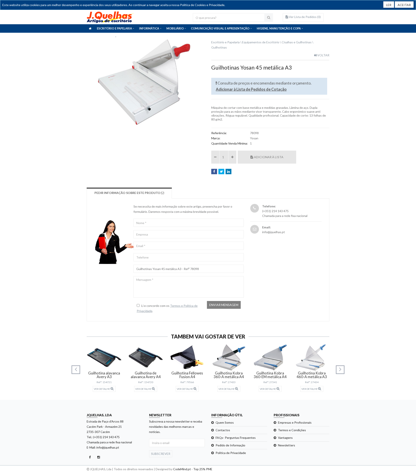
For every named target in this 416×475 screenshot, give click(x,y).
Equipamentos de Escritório (260, 42)
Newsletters (286, 445)
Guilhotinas (219, 47)
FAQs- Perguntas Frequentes (236, 437)
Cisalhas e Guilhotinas (297, 42)
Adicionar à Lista (268, 157)
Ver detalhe (102, 388)
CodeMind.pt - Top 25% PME (192, 469)
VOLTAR (323, 55)
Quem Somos (225, 422)
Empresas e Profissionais (295, 422)
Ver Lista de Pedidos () (304, 17)
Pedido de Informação (230, 445)
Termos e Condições (292, 430)
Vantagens (285, 437)
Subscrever (160, 453)
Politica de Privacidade (231, 453)
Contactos (223, 430)
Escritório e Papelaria (225, 42)
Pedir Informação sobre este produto (127, 193)
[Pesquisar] (268, 17)
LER (388, 5)
